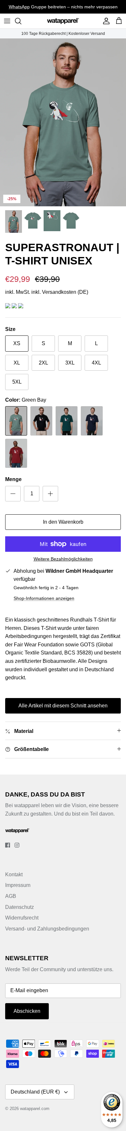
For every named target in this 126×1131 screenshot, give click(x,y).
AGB (10, 896)
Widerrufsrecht (21, 917)
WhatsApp (19, 6)
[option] (63, 122)
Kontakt (14, 874)
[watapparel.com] (63, 21)
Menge (13, 479)
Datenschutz (19, 907)
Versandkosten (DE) (65, 292)
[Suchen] (21, 21)
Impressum (17, 885)
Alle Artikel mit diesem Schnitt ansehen (63, 705)
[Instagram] (17, 845)
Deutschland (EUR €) (35, 1092)
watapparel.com (34, 1108)
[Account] (105, 21)
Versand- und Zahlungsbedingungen (47, 928)
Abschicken (27, 1011)
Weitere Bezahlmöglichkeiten (63, 558)
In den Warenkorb (63, 522)
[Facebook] (7, 845)
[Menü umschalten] (7, 21)
